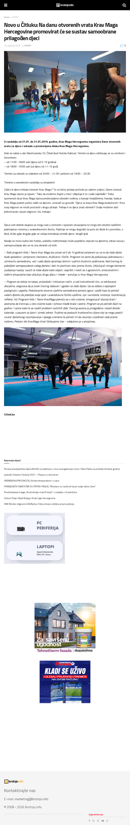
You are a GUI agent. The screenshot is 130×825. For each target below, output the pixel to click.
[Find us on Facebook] (89, 821)
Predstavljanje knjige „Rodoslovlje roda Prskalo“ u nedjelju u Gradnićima (40, 492)
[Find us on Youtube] (103, 821)
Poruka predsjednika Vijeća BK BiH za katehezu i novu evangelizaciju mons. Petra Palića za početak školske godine (62, 469)
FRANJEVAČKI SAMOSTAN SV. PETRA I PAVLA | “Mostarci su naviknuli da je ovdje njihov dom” (50, 486)
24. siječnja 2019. (12, 45)
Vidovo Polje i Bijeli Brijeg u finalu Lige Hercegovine (29, 498)
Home (7, 17)
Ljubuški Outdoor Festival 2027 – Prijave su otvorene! (31, 474)
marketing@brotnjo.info (31, 798)
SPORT (15, 17)
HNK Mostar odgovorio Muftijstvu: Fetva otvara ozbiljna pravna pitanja (39, 504)
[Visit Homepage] (65, 5)
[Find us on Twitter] (98, 821)
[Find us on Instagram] (93, 821)
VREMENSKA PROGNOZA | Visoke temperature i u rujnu (31, 480)
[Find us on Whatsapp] (107, 821)
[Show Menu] (5, 5)
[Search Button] (124, 5)
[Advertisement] (65, 734)
